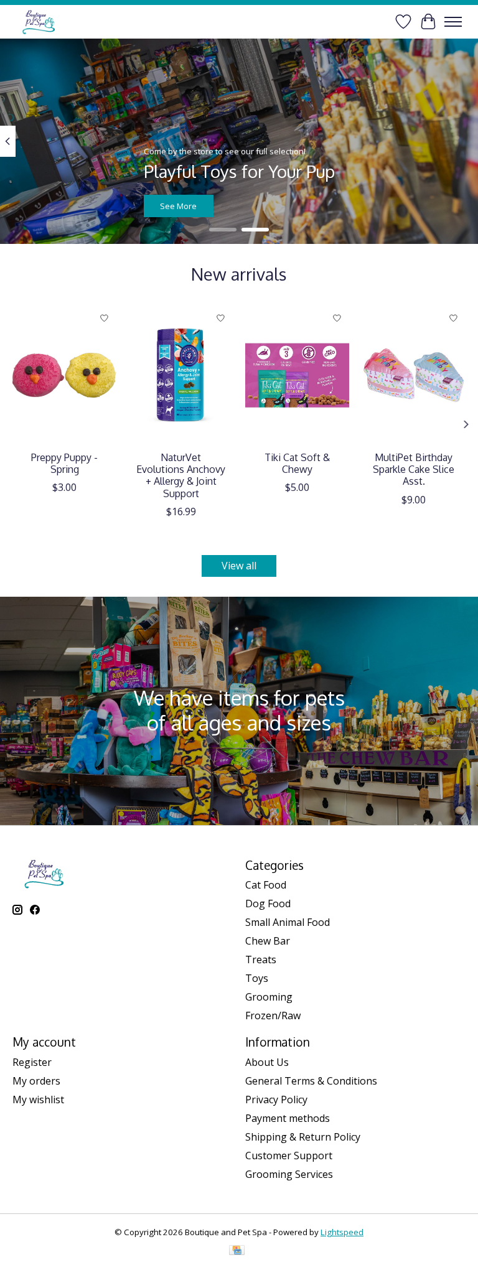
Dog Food (268, 903)
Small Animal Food (287, 922)
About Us (267, 1062)
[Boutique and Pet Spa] (38, 21)
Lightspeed (342, 1232)
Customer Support (288, 1155)
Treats (260, 959)
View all (239, 565)
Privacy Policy (276, 1099)
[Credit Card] (237, 1251)
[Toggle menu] (453, 21)
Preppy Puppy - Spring (64, 463)
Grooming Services (289, 1174)
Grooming (269, 997)
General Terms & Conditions (311, 1081)
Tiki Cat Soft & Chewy (297, 463)
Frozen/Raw (273, 1015)
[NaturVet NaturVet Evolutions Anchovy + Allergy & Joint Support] (181, 375)
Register (32, 1062)
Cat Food (265, 885)
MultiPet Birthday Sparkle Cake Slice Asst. (413, 469)
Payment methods (287, 1118)
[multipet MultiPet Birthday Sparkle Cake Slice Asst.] (414, 375)
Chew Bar (267, 941)
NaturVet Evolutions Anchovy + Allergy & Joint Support (180, 475)
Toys (256, 978)
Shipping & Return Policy (302, 1137)
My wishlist (38, 1099)
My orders (36, 1081)
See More (178, 205)
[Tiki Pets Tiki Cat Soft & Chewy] (297, 375)
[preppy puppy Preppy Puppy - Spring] (64, 375)
